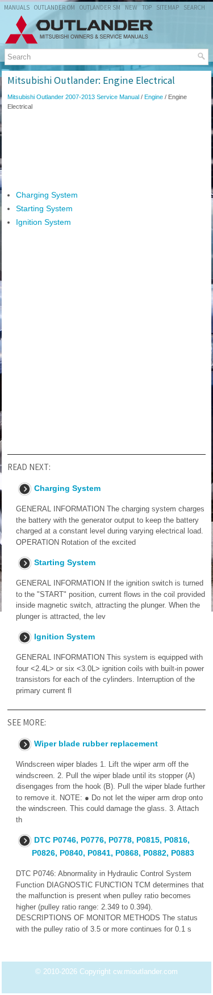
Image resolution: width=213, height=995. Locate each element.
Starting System (44, 208)
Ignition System (43, 222)
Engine (153, 96)
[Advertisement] (106, 150)
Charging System (47, 194)
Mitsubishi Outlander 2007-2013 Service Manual (73, 96)
